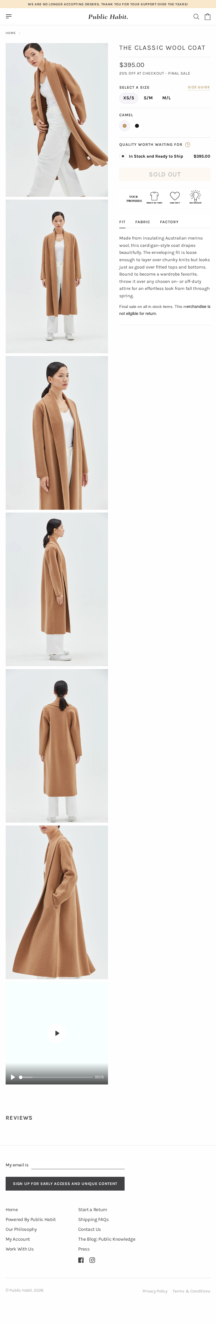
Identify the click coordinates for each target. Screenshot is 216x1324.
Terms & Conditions (191, 1291)
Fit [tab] (122, 222)
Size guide (199, 87)
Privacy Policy (155, 1291)
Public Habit (21, 1290)
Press (84, 1249)
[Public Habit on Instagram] (92, 1260)
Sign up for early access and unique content (65, 1183)
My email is (17, 1165)
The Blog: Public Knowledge (106, 1239)
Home (11, 33)
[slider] (56, 1077)
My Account (18, 1239)
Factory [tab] (169, 222)
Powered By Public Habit (31, 1219)
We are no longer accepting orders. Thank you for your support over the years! (108, 4)
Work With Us (19, 1249)
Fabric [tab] (142, 222)
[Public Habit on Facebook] (81, 1260)
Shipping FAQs (93, 1219)
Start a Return (92, 1209)
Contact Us (89, 1229)
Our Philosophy (21, 1229)
